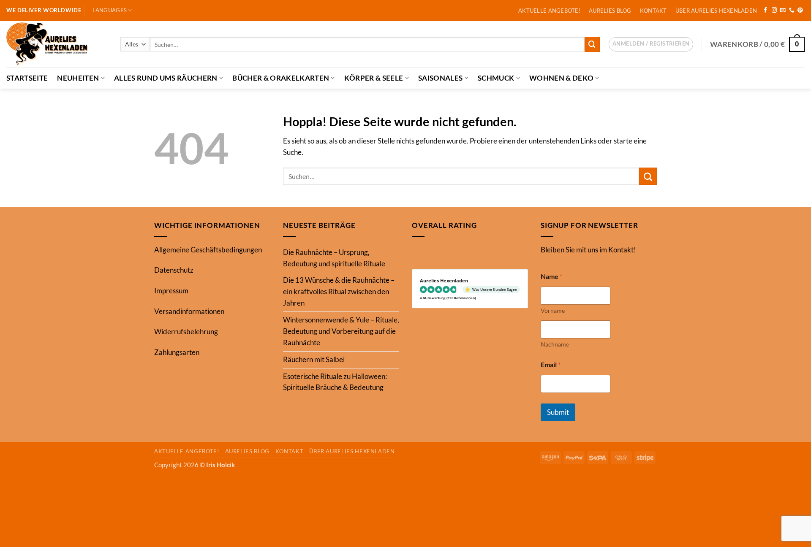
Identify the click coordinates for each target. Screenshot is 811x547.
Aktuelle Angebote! (549, 10)
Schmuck (496, 77)
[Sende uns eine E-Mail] (783, 11)
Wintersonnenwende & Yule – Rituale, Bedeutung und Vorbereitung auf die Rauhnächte (341, 331)
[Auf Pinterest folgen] (800, 11)
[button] (651, 44)
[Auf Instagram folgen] (774, 11)
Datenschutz (173, 269)
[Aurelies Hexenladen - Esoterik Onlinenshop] (57, 44)
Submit (558, 412)
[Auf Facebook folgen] (765, 11)
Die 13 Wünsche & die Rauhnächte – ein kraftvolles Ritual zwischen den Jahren (339, 291)
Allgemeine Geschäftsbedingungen (208, 249)
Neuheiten (78, 77)
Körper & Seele (373, 77)
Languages (110, 10)
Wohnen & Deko (561, 77)
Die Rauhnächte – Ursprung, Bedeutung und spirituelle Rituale (334, 258)
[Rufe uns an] (792, 11)
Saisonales (440, 77)
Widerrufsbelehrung (186, 331)
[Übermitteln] (592, 44)
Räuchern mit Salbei (314, 359)
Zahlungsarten (176, 352)
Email (551, 364)
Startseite (27, 77)
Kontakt (653, 10)
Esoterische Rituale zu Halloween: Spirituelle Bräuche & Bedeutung (335, 382)
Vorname (553, 310)
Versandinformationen (189, 311)
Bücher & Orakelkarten (280, 77)
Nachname (555, 344)
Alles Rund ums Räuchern (166, 77)
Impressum (171, 290)
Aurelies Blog (610, 10)
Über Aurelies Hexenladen (716, 10)
